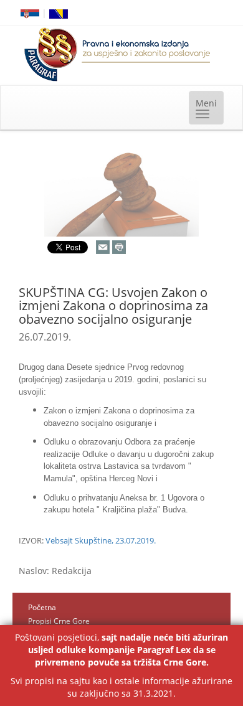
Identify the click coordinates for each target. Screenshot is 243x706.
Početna (42, 607)
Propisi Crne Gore (59, 621)
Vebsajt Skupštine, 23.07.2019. (100, 540)
